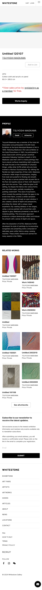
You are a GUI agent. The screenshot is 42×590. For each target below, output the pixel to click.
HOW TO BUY (7, 537)
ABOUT (5, 509)
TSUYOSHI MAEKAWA (14, 58)
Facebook (3, 563)
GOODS (5, 498)
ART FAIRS (6, 481)
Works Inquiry (21, 101)
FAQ (3, 533)
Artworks (28, 135)
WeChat (14, 563)
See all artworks (21, 405)
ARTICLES (6, 503)
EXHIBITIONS (7, 476)
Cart (27, 3)
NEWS (4, 514)
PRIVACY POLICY (8, 545)
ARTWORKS (7, 492)
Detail (17, 135)
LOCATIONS (7, 520)
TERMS (5, 541)
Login (32, 3)
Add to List (32, 65)
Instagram (9, 563)
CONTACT (6, 525)
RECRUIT (6, 552)
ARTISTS (5, 487)
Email (4, 448)
